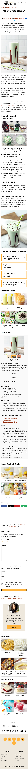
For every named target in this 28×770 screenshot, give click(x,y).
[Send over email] (24, 506)
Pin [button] (8, 356)
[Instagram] (9, 739)
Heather (6, 383)
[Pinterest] (18, 739)
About (3, 756)
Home (3, 7)
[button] (23, 18)
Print (14, 356)
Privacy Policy (18, 754)
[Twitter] (22, 739)
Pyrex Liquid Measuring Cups (10, 421)
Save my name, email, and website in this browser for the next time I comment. (15, 584)
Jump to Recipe (7, 18)
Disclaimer (18, 756)
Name (3, 571)
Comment (4, 545)
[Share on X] (11, 506)
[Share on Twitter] (14, 21)
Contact (17, 760)
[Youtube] (14, 739)
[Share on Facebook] (26, 18)
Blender (5, 417)
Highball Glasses (7, 420)
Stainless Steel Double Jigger (10, 418)
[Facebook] (5, 739)
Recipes (8, 7)
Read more (14, 627)
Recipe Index (4, 754)
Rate (19, 356)
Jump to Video (18, 18)
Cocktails (14, 7)
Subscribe (4, 760)
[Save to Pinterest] (17, 506)
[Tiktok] (14, 743)
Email (3, 576)
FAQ (2, 758)
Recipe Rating (5, 539)
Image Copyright (19, 758)
